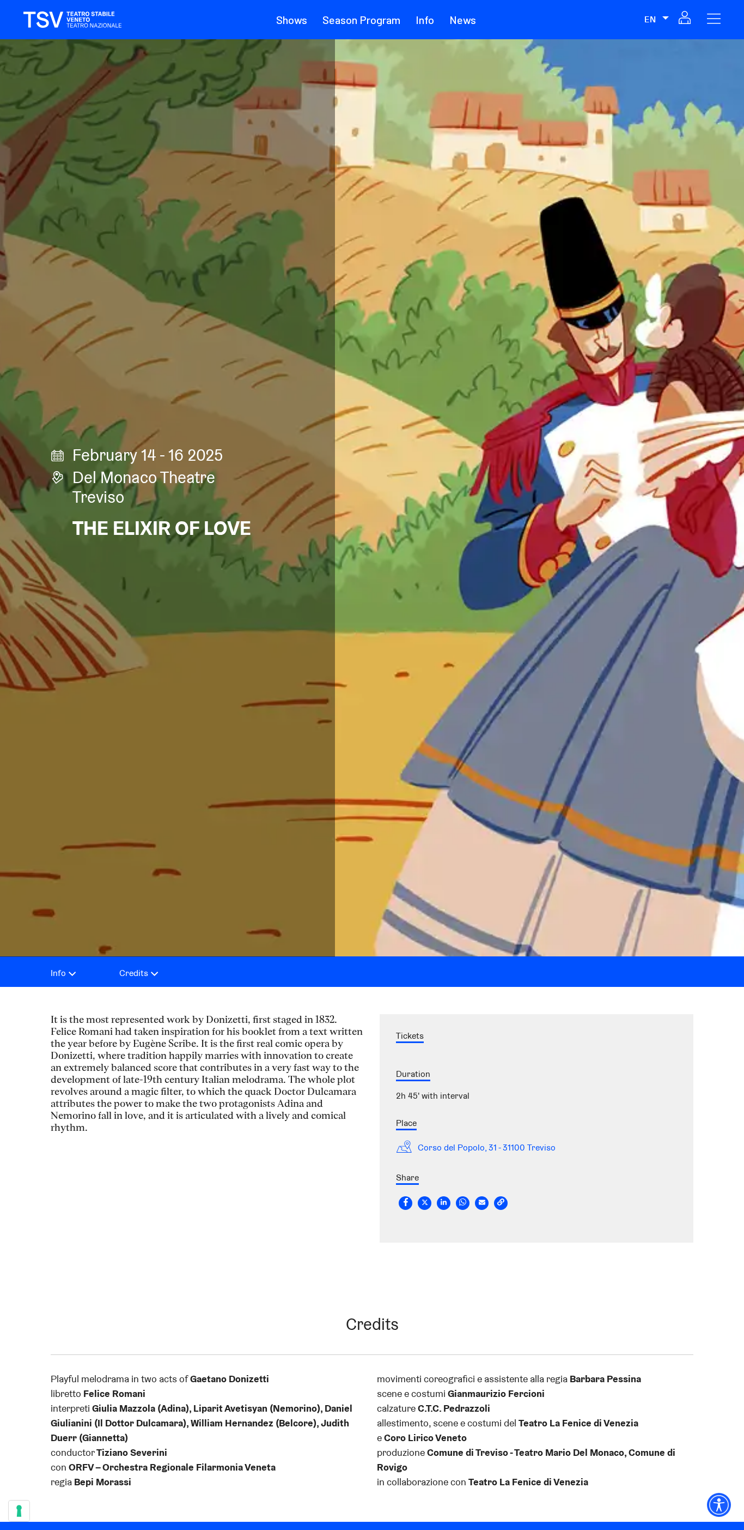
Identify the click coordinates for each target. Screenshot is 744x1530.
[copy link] (500, 1203)
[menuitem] (298, 19)
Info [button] (425, 19)
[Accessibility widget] (719, 1505)
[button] (291, 19)
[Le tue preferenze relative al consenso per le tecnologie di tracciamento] (19, 1511)
